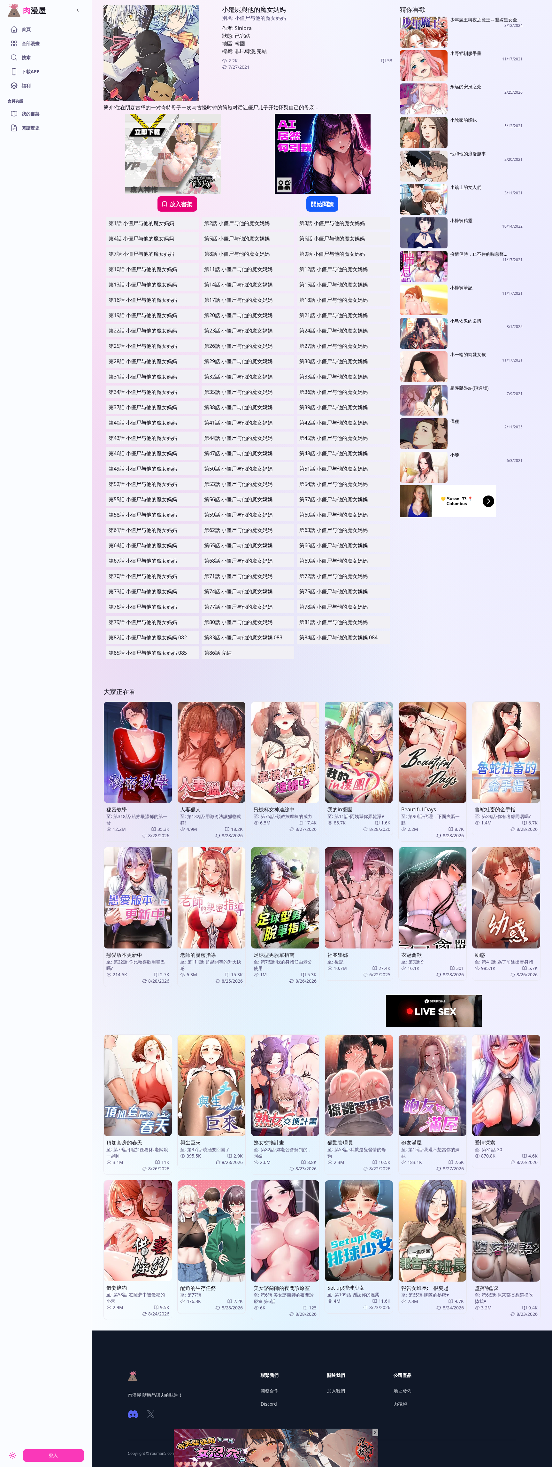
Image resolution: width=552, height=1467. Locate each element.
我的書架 (31, 114)
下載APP (31, 71)
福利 (26, 85)
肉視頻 (400, 1404)
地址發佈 (402, 1391)
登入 (53, 1455)
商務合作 (270, 1391)
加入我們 (336, 1391)
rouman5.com (162, 1453)
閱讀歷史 (31, 128)
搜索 (26, 57)
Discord (269, 1404)
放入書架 (181, 204)
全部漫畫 (31, 43)
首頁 (26, 29)
